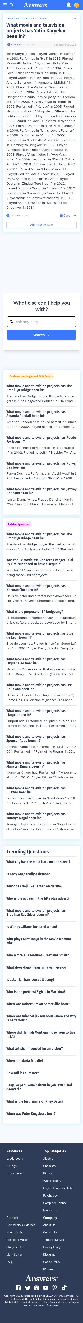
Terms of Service (54, 1240)
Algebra (48, 1158)
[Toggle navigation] (5, 5)
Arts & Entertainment (18, 18)
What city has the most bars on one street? (38, 862)
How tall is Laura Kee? (22, 1073)
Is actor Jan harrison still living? (30, 979)
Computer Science (55, 1203)
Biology (48, 1173)
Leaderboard (14, 1158)
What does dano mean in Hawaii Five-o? (36, 967)
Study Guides (15, 1247)
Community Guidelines (20, 1225)
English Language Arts (57, 1188)
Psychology (50, 1195)
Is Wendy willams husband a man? (31, 927)
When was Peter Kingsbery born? (31, 1113)
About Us (49, 1225)
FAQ (9, 1262)
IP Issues (49, 1269)
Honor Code (14, 1232)
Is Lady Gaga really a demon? (28, 874)
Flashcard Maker (17, 1240)
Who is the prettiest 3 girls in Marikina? (35, 992)
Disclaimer (49, 1254)
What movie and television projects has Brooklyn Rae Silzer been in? (36, 912)
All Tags (11, 1166)
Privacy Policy (52, 1247)
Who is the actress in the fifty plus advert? (37, 898)
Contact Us (50, 1232)
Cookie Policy (51, 1262)
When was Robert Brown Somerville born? (38, 1004)
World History (52, 1181)
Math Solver (14, 1254)
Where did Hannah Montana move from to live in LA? (40, 1034)
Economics (50, 1210)
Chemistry (49, 1166)
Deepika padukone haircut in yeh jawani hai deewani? (39, 1087)
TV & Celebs (39, 18)
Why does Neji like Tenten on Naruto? (34, 886)
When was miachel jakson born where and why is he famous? (41, 1018)
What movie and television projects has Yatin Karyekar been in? (36, 30)
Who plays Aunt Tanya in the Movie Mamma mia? (38, 941)
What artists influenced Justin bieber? (34, 1048)
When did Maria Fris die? (24, 1061)
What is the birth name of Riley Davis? (34, 1101)
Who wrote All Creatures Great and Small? (37, 955)
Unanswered (14, 1173)
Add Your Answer (41, 225)
